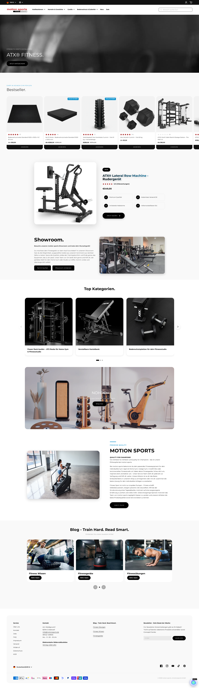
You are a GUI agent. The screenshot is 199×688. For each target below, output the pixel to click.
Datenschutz (17, 651)
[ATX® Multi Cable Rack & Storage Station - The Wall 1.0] (174, 114)
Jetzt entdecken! (17, 64)
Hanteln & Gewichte (55, 9)
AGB (15, 654)
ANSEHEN (24, 147)
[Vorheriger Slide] (95, 587)
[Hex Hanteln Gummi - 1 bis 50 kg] (137, 114)
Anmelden (179, 638)
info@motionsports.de (51, 632)
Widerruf (16, 647)
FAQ (14, 637)
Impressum (17, 640)
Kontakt (16, 630)
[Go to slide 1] (97, 360)
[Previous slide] (21, 326)
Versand (16, 644)
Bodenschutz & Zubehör (86, 9)
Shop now (99, 404)
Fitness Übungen (99, 627)
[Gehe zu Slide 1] (99, 587)
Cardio (70, 9)
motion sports (166, 678)
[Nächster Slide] (104, 587)
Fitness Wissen (98, 631)
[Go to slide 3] (102, 360)
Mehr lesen (35, 578)
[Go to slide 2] (100, 360)
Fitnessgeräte (98, 636)
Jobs (15, 634)
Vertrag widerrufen (49, 645)
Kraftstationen (37, 9)
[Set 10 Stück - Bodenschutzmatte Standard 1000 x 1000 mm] (62, 114)
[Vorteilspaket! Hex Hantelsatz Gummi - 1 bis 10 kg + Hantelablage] (99, 114)
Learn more (119, 505)
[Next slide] (177, 326)
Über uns (16, 627)
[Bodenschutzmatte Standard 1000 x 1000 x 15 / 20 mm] (25, 114)
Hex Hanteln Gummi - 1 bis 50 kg (131, 137)
